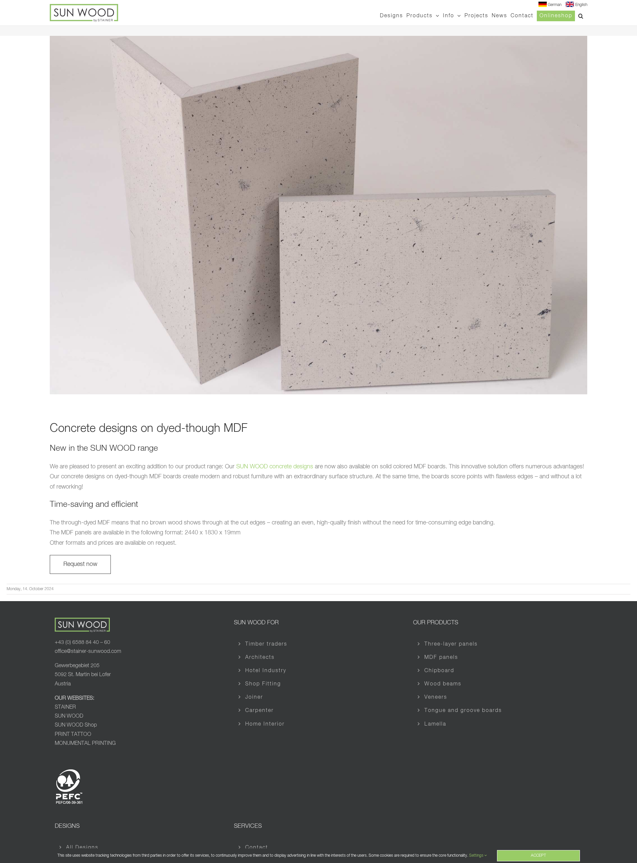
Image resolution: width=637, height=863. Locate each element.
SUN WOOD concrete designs (274, 467)
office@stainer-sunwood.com (88, 651)
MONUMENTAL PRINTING (85, 743)
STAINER (65, 707)
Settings (476, 856)
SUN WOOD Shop (76, 725)
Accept (538, 856)
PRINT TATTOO (73, 734)
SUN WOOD (69, 716)
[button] (581, 16)
